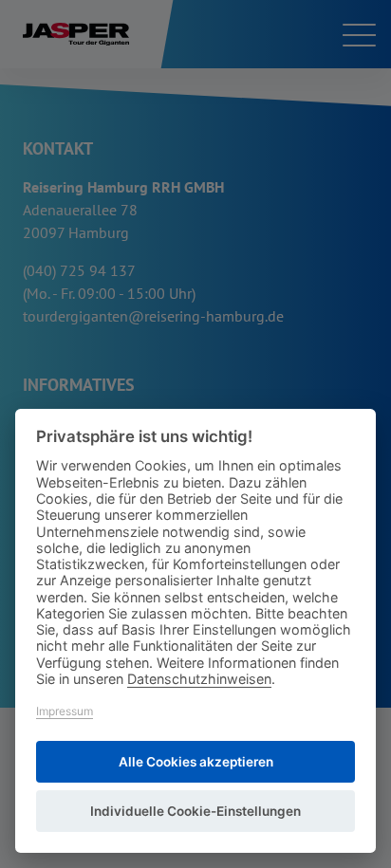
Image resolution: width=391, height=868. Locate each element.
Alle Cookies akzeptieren (196, 761)
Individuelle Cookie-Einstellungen (195, 811)
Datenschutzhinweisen (199, 679)
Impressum (64, 711)
